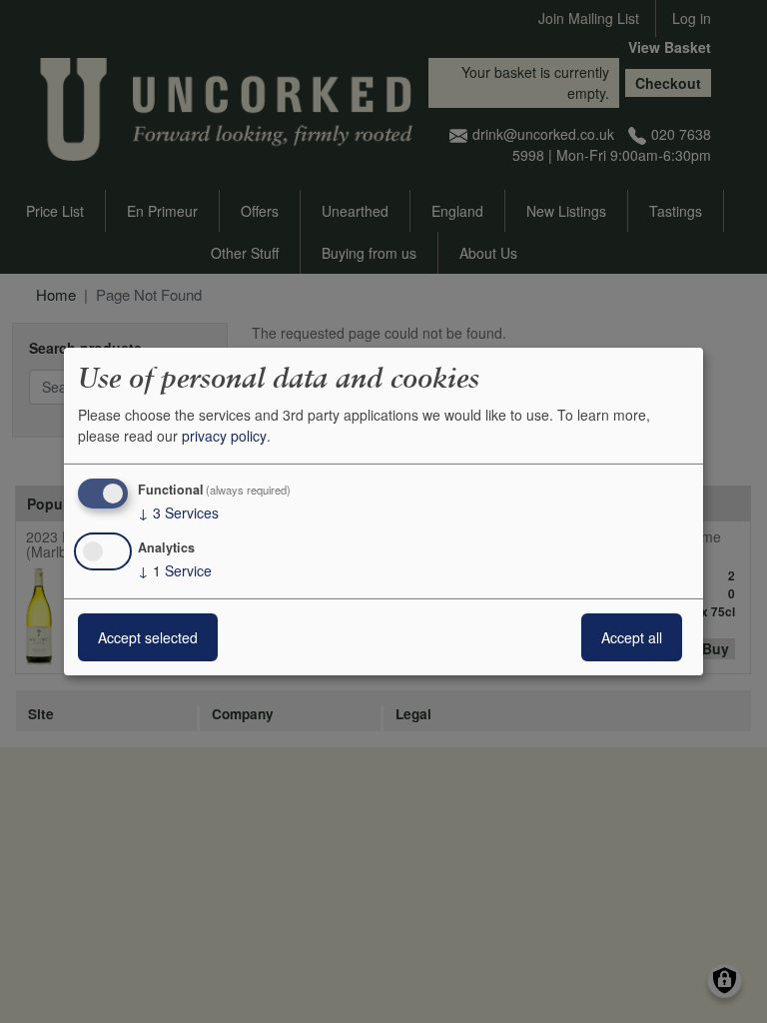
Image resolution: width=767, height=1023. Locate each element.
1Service (175, 570)
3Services (178, 512)
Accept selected (148, 637)
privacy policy (224, 436)
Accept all (631, 637)
